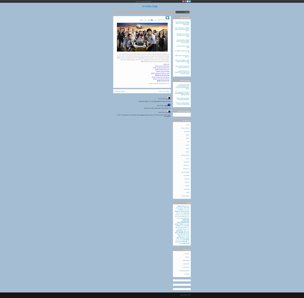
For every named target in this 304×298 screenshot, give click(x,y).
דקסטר (187, 135)
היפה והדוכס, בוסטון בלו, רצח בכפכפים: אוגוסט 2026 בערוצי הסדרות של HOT (182, 93)
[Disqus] (142, 116)
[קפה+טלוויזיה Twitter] (190, 1)
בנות (176, 214)
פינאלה (178, 240)
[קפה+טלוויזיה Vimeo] (188, 1)
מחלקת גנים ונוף (185, 172)
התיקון (187, 158)
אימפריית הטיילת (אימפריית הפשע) (182, 210)
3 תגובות (142, 20)
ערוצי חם (180, 237)
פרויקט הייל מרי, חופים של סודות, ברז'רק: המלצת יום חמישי (183, 35)
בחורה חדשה (179, 214)
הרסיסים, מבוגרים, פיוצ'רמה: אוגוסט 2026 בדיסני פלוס (182, 103)
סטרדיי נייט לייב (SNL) (183, 236)
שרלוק (187, 192)
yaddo (149, 20)
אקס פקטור (186, 213)
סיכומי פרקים (186, 270)
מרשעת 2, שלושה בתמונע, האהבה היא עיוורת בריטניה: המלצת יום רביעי (182, 41)
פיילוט (181, 240)
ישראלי (187, 231)
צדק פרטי (187, 182)
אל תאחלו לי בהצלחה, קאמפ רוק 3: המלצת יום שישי (182, 66)
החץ (188, 141)
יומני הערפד (186, 165)
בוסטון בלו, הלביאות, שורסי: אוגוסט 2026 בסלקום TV (182, 98)
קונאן (176, 241)
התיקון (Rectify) (186, 227)
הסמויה (187, 148)
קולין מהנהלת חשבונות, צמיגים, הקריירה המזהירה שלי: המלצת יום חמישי (182, 72)
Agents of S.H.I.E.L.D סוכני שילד (183, 207)
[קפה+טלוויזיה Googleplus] (183, 1)
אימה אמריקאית (186, 209)
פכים (188, 274)
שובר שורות (186, 189)
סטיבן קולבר (179, 234)
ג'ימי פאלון (184, 216)
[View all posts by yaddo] (152, 20)
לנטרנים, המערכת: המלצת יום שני (182, 51)
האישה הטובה (180, 218)
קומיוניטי (187, 185)
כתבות (187, 267)
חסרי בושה (186, 162)
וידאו (188, 253)
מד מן (187, 124)
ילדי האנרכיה (186, 168)
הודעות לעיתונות (185, 221)
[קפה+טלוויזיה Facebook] (185, 1)
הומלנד (187, 138)
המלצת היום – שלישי (120, 91)
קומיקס (179, 241)
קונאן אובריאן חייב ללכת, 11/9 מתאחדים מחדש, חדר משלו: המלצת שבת (182, 23)
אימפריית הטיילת (185, 128)
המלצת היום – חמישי (164, 91)
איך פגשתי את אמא (179, 208)
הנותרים (187, 145)
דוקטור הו (179, 216)
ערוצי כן (186, 239)
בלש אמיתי (186, 131)
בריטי (188, 216)
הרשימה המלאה (185, 196)
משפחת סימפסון (186, 234)
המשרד (187, 152)
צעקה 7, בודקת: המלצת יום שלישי (182, 46)
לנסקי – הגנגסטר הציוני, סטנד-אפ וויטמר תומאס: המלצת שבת (182, 61)
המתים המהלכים (185, 155)
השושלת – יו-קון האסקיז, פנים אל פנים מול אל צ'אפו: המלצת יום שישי (182, 29)
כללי (145, 20)
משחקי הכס (186, 175)
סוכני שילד (186, 179)
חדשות (187, 260)
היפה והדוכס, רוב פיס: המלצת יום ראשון (182, 56)
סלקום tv (186, 238)
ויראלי (181, 227)
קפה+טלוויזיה (150, 6)
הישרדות (185, 224)
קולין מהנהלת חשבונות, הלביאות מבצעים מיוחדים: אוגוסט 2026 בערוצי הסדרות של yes (182, 86)
